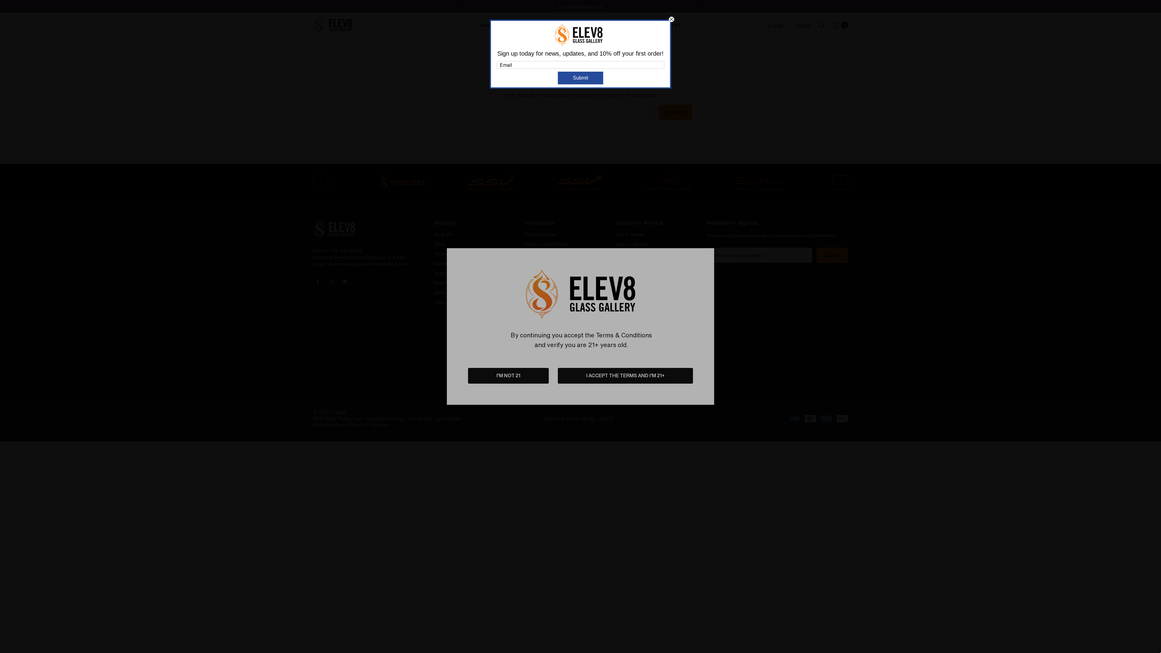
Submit (580, 77)
